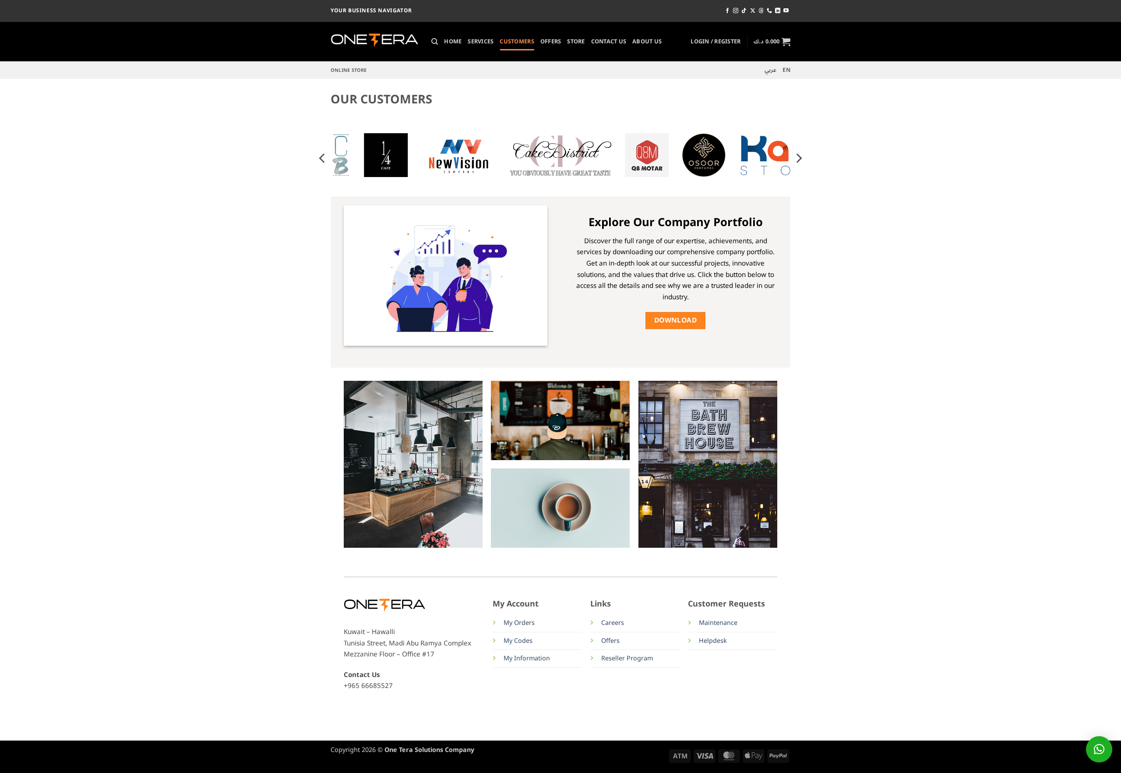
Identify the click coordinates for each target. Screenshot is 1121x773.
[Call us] (769, 11)
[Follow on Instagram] (735, 11)
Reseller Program (627, 658)
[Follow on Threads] (761, 11)
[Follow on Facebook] (727, 11)
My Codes (518, 641)
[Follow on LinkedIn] (777, 11)
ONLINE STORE (349, 70)
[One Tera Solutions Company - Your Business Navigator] (374, 41)
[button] (715, 41)
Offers (550, 41)
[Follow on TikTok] (744, 11)
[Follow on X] (752, 11)
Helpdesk (713, 641)
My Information (527, 658)
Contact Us (609, 41)
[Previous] (323, 158)
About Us (647, 41)
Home (453, 41)
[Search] (434, 41)
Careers (612, 623)
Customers (517, 41)
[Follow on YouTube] (786, 11)
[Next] (798, 158)
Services (481, 41)
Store (576, 41)
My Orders (519, 623)
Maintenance (718, 623)
